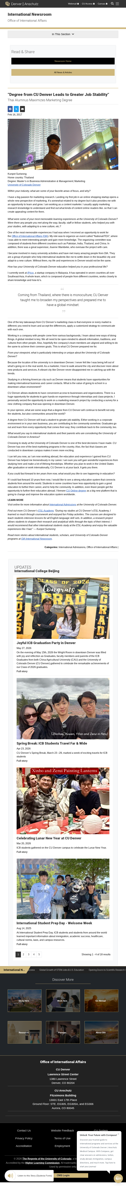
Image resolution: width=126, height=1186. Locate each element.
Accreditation (24, 1146)
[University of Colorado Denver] (14, 4)
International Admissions (62, 504)
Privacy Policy (23, 1138)
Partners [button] (62, 1032)
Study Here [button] (24, 1001)
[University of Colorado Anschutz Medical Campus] (30, 4)
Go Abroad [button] (100, 1001)
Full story (22, 671)
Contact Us (24, 1130)
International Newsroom (29, 14)
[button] (118, 1178)
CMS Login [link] (63, 1175)
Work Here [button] (62, 1001)
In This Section (61, 34)
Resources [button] (24, 1032)
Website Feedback (62, 1130)
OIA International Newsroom (36, 538)
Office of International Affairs (27, 20)
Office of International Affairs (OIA (30, 236)
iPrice (30, 272)
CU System (101, 1130)
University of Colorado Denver (24, 185)
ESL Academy (46, 510)
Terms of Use (62, 1138)
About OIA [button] (101, 1032)
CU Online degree (76, 490)
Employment (62, 1146)
